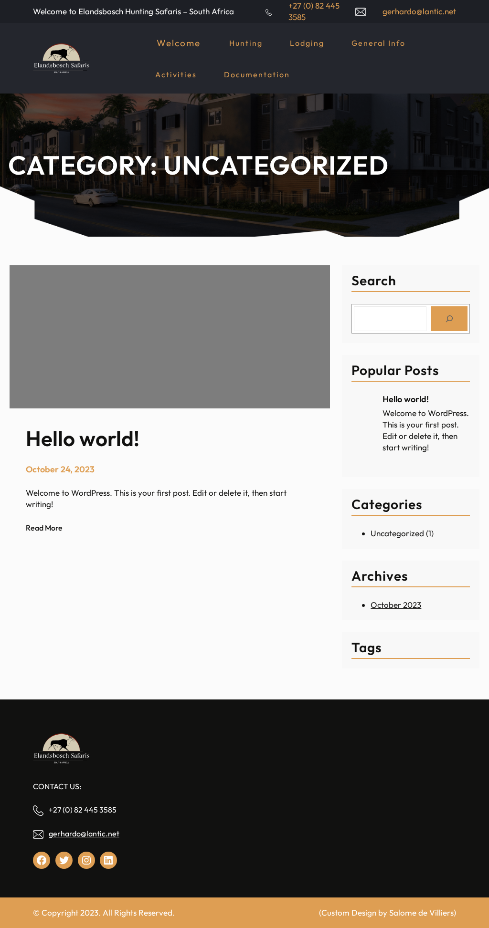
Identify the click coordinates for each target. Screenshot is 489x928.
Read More (44, 527)
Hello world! (406, 399)
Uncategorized (397, 533)
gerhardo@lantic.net (84, 833)
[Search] (449, 318)
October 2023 (396, 605)
